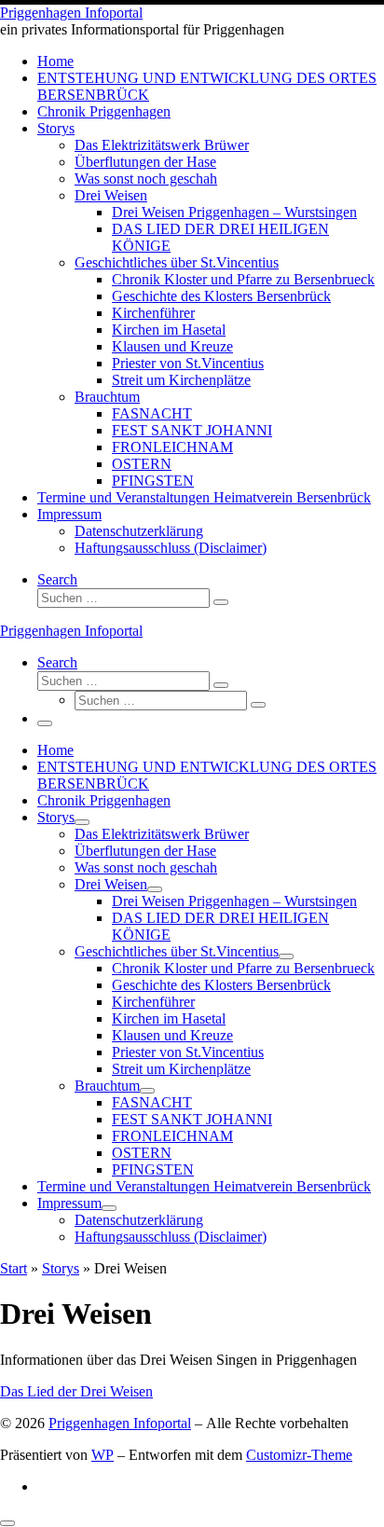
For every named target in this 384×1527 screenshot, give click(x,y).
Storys (60, 1268)
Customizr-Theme (299, 1455)
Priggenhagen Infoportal (119, 1423)
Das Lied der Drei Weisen (76, 1391)
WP (102, 1455)
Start (13, 1268)
